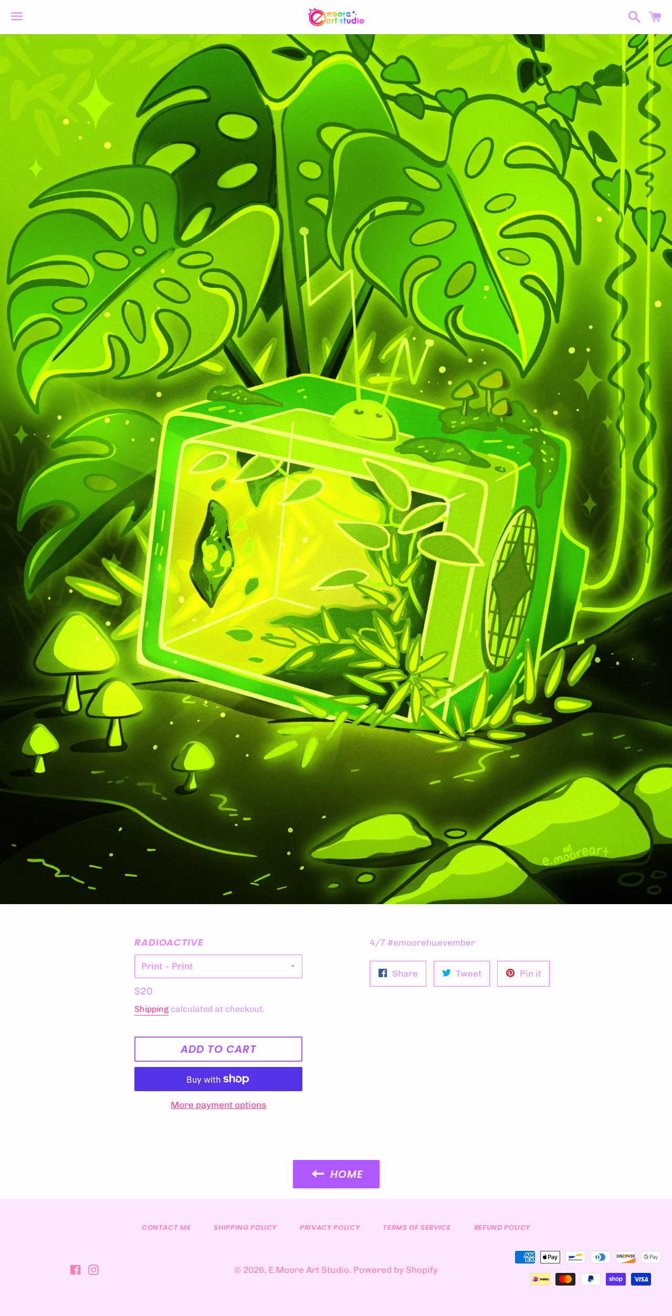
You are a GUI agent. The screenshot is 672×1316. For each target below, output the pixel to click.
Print (151, 966)
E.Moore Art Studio (308, 1270)
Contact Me (166, 1227)
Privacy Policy (330, 1227)
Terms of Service (416, 1227)
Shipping (151, 1009)
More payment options (218, 1105)
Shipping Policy (245, 1227)
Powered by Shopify (395, 1270)
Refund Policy (502, 1227)
